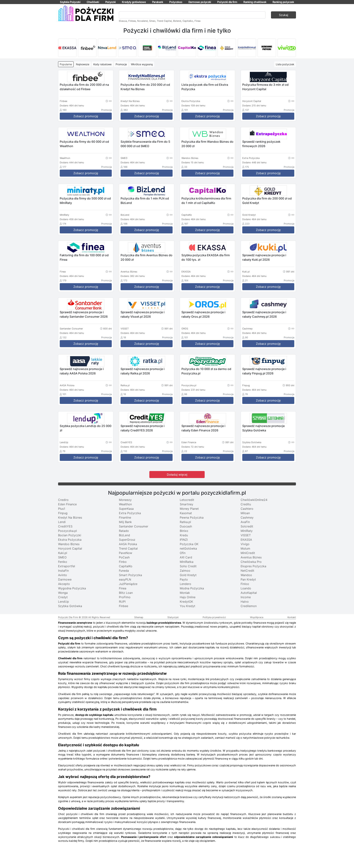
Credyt (63, 597)
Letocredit (187, 500)
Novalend (142, 21)
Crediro (63, 500)
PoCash (124, 557)
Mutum (245, 548)
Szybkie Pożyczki (70, 2)
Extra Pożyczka (130, 513)
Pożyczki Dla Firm (68, 617)
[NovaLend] (107, 48)
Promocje (121, 64)
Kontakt (291, 617)
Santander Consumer (133, 526)
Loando (246, 588)
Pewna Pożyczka (192, 517)
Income (246, 597)
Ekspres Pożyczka (253, 566)
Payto (184, 579)
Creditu (246, 504)
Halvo (245, 601)
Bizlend (177, 21)
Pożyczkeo (175, 2)
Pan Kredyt (248, 579)
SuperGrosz (127, 539)
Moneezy (125, 500)
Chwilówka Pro (251, 562)
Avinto (62, 575)
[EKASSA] (67, 48)
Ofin (182, 553)
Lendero (185, 584)
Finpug (62, 513)
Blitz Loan (126, 593)
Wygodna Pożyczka (72, 588)
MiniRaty (247, 531)
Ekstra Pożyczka (69, 539)
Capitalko (188, 21)
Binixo (184, 531)
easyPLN (125, 579)
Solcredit (247, 526)
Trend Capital (164, 21)
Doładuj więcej (177, 474)
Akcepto (64, 584)
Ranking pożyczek (283, 2)
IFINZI (184, 539)
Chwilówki (93, 2)
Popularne (66, 64)
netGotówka (188, 548)
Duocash (186, 526)
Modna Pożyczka (192, 588)
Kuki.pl (62, 553)
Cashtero (247, 508)
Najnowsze (82, 64)
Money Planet (189, 508)
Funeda (124, 570)
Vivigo (245, 544)
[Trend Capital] (147, 48)
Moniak (185, 593)
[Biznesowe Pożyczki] (267, 48)
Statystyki (173, 617)
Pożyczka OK (189, 544)
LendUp (63, 601)
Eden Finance (67, 504)
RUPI (122, 601)
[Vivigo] (286, 48)
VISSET (246, 535)
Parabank (157, 2)
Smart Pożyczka (130, 575)
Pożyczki (110, 2)
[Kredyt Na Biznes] (247, 48)
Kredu (184, 535)
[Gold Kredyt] (227, 48)
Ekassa (123, 21)
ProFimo (125, 597)
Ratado (124, 531)
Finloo (245, 584)
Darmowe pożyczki (199, 2)
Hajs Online (187, 597)
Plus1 (61, 508)
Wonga (63, 593)
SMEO (62, 557)
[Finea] (207, 48)
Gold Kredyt (188, 575)
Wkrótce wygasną (142, 64)
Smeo (152, 21)
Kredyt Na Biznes (70, 517)
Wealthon (125, 504)
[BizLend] (167, 48)
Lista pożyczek (285, 64)
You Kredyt (187, 606)
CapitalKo (125, 566)
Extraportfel (66, 566)
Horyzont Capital (70, 548)
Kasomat (186, 513)
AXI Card (186, 557)
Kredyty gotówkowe (134, 2)
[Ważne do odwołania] (109, 101)
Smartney (186, 504)
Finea (197, 21)
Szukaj (283, 15)
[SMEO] (127, 48)
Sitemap (138, 617)
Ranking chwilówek (254, 2)
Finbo (123, 562)
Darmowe (65, 579)
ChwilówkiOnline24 (254, 500)
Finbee (132, 21)
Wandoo (246, 575)
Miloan (245, 513)
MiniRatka (186, 562)
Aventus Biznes (251, 557)
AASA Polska (128, 544)
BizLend (124, 535)
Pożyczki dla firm (227, 2)
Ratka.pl (185, 522)
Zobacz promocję (85, 116)
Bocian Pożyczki (69, 535)
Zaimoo (185, 570)
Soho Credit (188, 566)
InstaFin (63, 570)
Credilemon (249, 606)
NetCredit (247, 570)
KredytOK (186, 601)
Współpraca (256, 617)
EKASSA (246, 539)
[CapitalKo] (187, 48)
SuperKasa (126, 508)
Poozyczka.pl (67, 531)
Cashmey (247, 517)
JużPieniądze (128, 584)
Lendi (62, 522)
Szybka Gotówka (70, 606)
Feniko (62, 562)
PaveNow (125, 553)
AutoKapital (249, 593)
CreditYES (65, 526)
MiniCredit (248, 553)
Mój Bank (125, 522)
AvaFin (245, 522)
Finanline (125, 517)
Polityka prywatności (214, 617)
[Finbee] (87, 48)
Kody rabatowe (102, 64)
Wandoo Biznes (68, 544)
